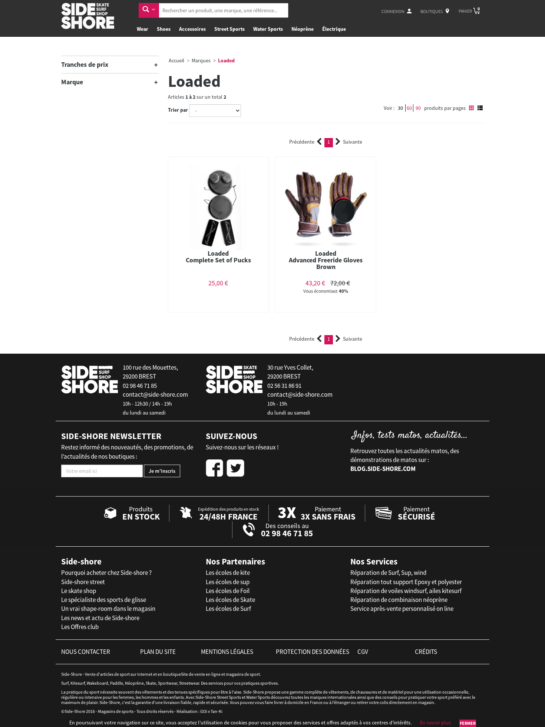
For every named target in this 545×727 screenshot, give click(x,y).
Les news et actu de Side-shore (100, 618)
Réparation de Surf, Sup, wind (388, 573)
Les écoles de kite (228, 573)
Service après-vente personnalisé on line (401, 609)
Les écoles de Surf (228, 609)
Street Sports (229, 29)
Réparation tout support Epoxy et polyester (406, 582)
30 (400, 108)
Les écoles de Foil (228, 591)
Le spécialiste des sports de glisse (103, 600)
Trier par (178, 110)
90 (418, 108)
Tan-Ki (216, 711)
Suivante (352, 141)
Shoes (164, 29)
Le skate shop (78, 591)
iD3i (203, 711)
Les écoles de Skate (230, 600)
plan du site (158, 652)
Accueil (176, 60)
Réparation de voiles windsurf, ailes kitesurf (406, 591)
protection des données (312, 652)
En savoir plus (435, 722)
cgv (362, 652)
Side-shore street (83, 582)
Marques (201, 60)
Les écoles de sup (228, 582)
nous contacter (85, 652)
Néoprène (302, 29)
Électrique (334, 29)
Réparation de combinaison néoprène (398, 600)
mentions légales (227, 652)
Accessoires (192, 29)
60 (409, 108)
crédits (426, 652)
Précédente (301, 141)
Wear (142, 29)
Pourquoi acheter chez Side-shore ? (106, 573)
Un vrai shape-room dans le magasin (108, 609)
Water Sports (268, 29)
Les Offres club (80, 627)
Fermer (468, 723)
